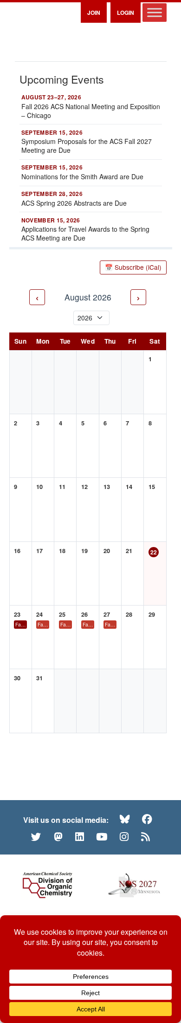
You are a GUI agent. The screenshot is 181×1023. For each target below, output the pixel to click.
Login (125, 12)
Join (93, 12)
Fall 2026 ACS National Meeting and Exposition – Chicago (21, 624)
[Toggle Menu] (154, 12)
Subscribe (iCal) (133, 267)
